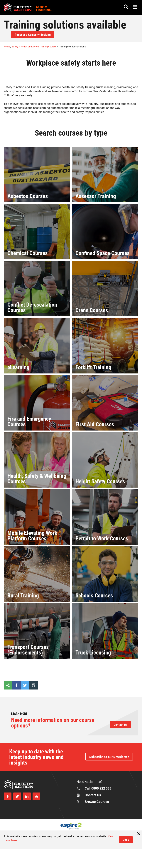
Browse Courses (97, 801)
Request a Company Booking (33, 34)
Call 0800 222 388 (98, 788)
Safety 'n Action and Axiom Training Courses (34, 46)
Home (7, 46)
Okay (126, 840)
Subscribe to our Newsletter (109, 757)
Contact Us (120, 725)
